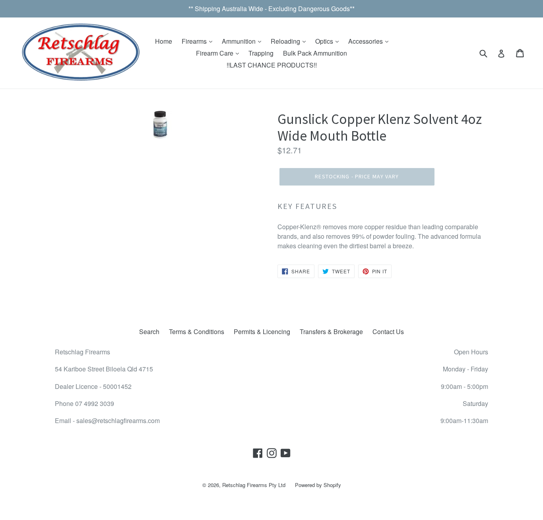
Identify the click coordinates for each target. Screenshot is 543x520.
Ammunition (239, 41)
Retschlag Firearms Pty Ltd (253, 485)
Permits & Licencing (262, 331)
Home (163, 41)
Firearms (195, 41)
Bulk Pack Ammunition (315, 53)
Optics (325, 41)
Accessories (366, 41)
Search (149, 331)
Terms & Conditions (196, 331)
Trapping (260, 53)
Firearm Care (215, 53)
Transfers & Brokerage (331, 331)
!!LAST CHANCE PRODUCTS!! (272, 65)
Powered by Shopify (318, 485)
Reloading (286, 41)
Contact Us (388, 331)
